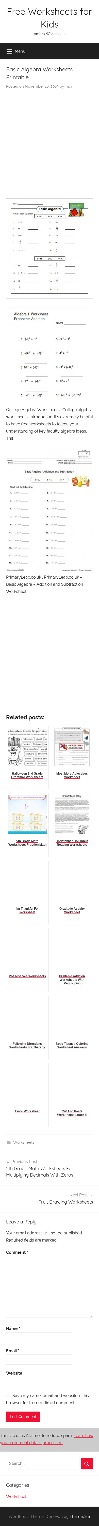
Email (13, 1350)
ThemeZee (80, 1516)
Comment (17, 1252)
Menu (20, 51)
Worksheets (23, 1142)
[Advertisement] (49, 141)
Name (13, 1328)
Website (14, 1373)
